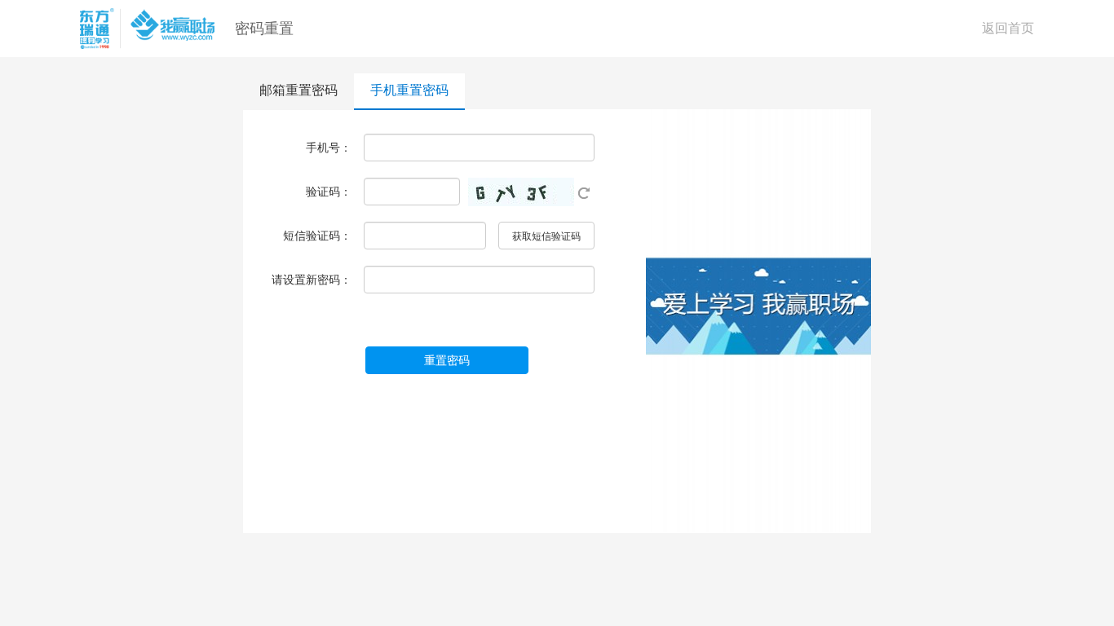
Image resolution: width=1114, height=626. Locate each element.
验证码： (328, 191)
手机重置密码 (409, 90)
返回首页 (1008, 28)
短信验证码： (317, 235)
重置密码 (447, 360)
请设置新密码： (311, 279)
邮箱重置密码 (298, 90)
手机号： (328, 147)
